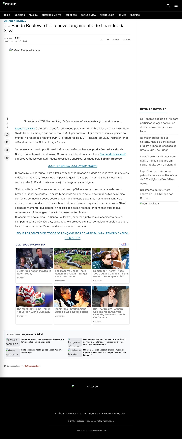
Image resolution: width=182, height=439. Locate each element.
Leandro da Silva (25, 128)
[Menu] (176, 6)
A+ (107, 40)
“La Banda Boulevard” (113, 154)
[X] (7, 150)
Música (33, 15)
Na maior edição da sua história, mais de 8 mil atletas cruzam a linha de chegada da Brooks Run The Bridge (158, 143)
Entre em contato (32, 366)
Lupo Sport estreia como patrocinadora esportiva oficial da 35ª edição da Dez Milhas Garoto (158, 177)
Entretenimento (51, 15)
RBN (17, 38)
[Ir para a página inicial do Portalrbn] (20, 6)
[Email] (7, 158)
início (7, 15)
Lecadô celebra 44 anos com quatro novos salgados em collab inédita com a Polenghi (158, 160)
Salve (127, 40)
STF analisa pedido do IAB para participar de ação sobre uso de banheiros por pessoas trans (159, 125)
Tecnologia (107, 15)
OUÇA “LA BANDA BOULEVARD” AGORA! (72, 165)
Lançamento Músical (15, 21)
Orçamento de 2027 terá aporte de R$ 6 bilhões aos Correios (156, 194)
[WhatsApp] (7, 135)
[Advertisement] (159, 61)
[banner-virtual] (159, 226)
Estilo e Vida (88, 15)
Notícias (20, 15)
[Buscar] (168, 6)
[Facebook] (7, 142)
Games (122, 15)
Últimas (135, 15)
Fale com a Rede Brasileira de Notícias (105, 413)
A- (102, 40)
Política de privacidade (68, 413)
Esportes (71, 15)
